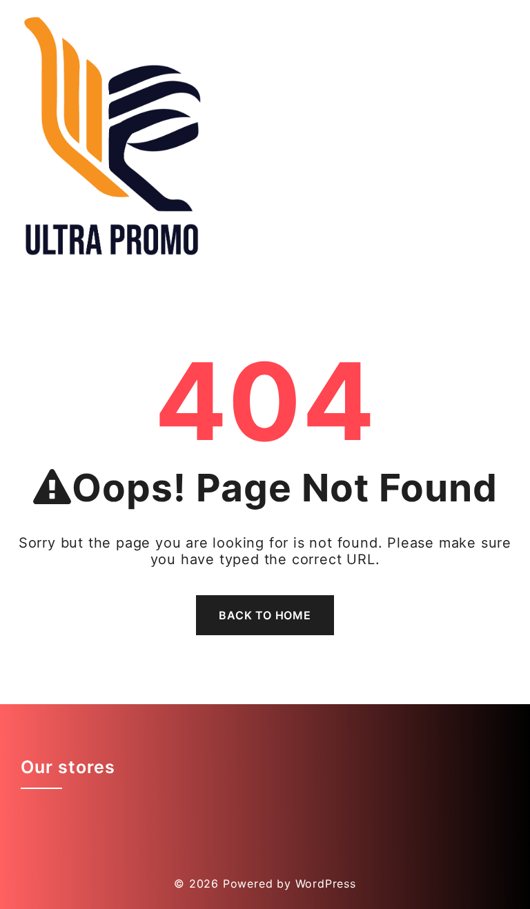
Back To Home (265, 615)
